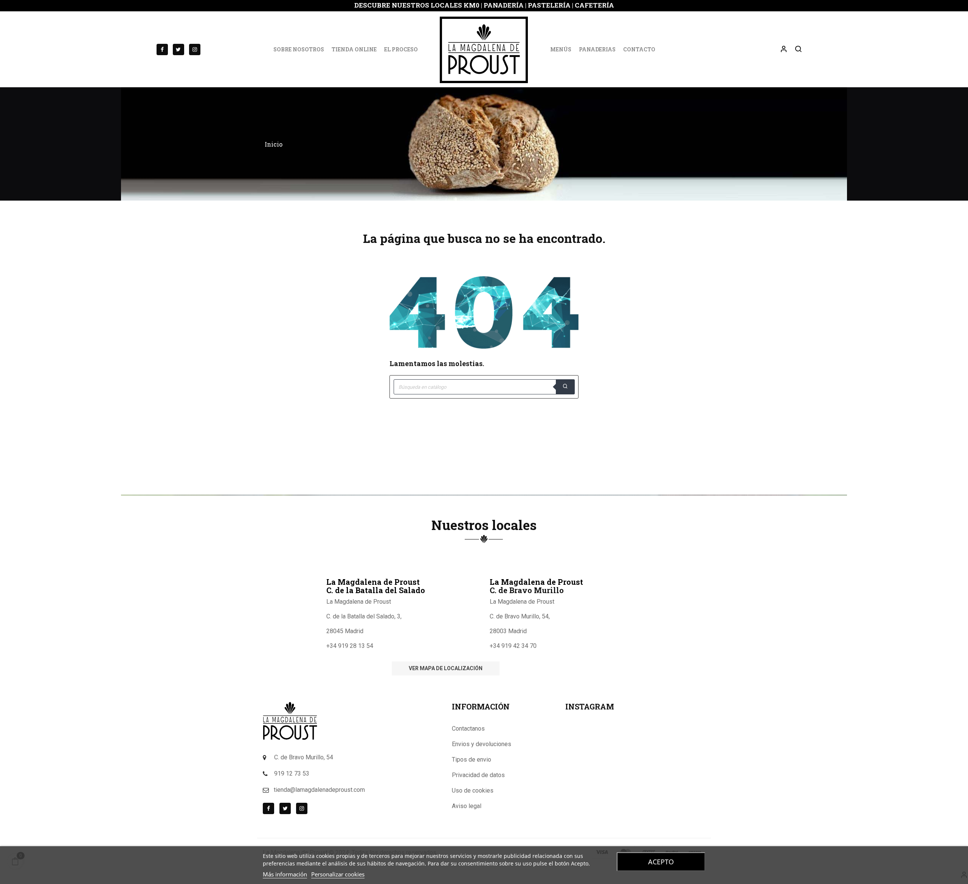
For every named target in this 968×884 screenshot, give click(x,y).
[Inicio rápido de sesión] (780, 49)
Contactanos (468, 728)
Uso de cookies (472, 790)
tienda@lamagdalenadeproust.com (319, 789)
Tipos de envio (471, 759)
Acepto (661, 861)
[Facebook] (162, 49)
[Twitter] (178, 49)
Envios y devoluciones (481, 744)
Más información (285, 874)
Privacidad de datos (478, 775)
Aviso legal (466, 806)
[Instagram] (194, 49)
